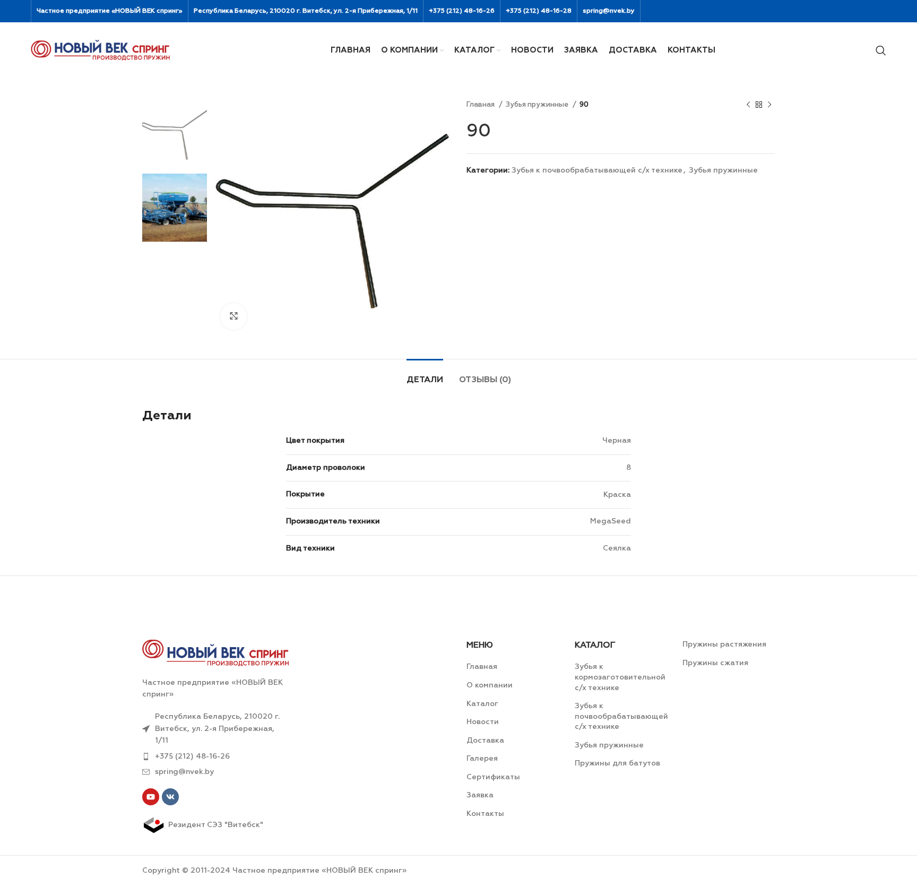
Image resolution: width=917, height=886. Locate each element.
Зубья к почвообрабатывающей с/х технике (597, 170)
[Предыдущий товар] (748, 105)
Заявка (480, 795)
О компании (489, 685)
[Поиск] (881, 50)
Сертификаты (493, 777)
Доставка (485, 740)
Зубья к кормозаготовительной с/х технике (620, 677)
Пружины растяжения (724, 644)
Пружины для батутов (617, 763)
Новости (482, 722)
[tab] (424, 375)
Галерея (482, 758)
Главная (481, 104)
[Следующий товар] (769, 105)
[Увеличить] (233, 316)
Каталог (482, 704)
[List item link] (215, 756)
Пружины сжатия (715, 663)
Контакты (485, 814)
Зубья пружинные (538, 104)
